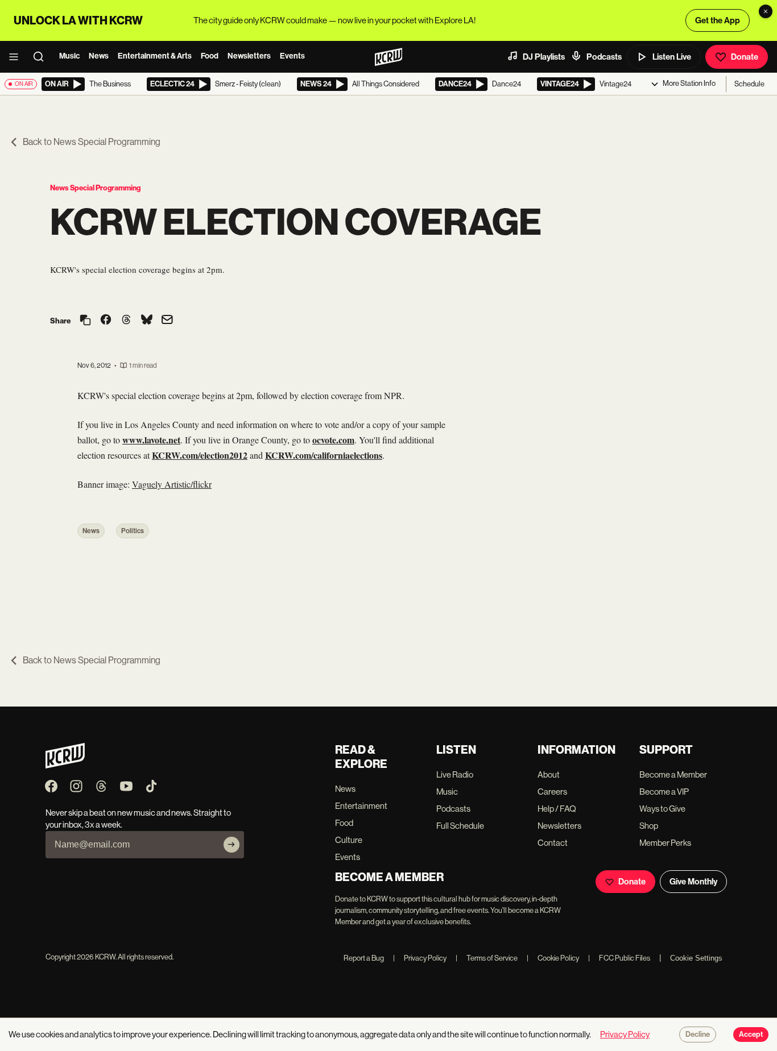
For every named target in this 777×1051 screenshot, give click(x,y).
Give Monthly (693, 881)
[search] (42, 56)
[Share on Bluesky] (146, 320)
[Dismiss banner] (765, 11)
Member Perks (665, 843)
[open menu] (17, 56)
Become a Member (673, 774)
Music (69, 56)
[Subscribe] (231, 845)
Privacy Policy (420, 958)
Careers (552, 791)
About (549, 774)
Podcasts (604, 57)
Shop (648, 825)
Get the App (717, 20)
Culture (348, 840)
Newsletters (249, 56)
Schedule (749, 84)
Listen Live (671, 57)
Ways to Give (662, 808)
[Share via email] (167, 321)
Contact (553, 843)
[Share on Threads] (126, 320)
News (99, 56)
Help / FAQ (557, 808)
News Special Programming (95, 188)
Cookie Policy (553, 958)
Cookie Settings (696, 958)
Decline (697, 1034)
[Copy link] (85, 320)
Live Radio (454, 774)
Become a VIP (664, 791)
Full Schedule (460, 825)
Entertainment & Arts (155, 56)
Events (292, 56)
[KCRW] (65, 765)
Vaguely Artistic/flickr (172, 484)
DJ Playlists (544, 57)
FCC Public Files (619, 958)
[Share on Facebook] (105, 320)
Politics (132, 531)
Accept (751, 1034)
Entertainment (361, 806)
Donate (744, 57)
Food (209, 56)
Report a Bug (364, 958)
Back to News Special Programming (91, 141)
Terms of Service (487, 958)
